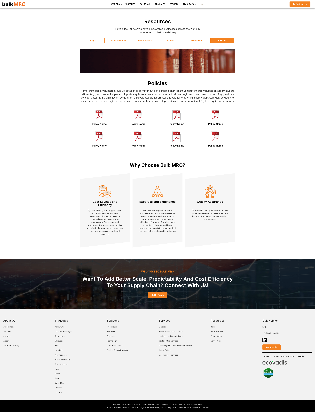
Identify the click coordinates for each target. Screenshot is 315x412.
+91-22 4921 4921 (163, 404)
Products (160, 4)
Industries (130, 4)
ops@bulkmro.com (194, 404)
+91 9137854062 (178, 404)
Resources (188, 4)
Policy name (99, 124)
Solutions (145, 4)
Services (174, 4)
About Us (115, 4)
